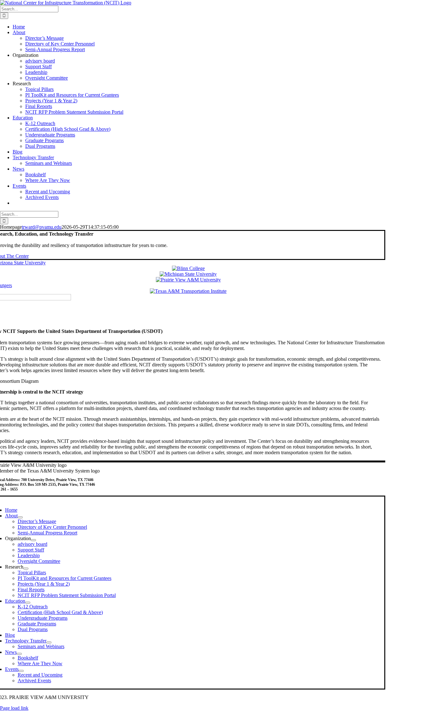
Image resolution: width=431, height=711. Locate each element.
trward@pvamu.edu (42, 227)
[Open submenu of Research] (25, 568)
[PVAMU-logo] (188, 279)
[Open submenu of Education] (27, 603)
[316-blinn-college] (188, 268)
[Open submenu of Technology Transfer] (48, 642)
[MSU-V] (188, 274)
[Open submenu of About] (20, 517)
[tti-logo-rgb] (188, 291)
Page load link (14, 708)
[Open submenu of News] (19, 654)
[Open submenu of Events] (21, 671)
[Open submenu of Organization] (33, 540)
